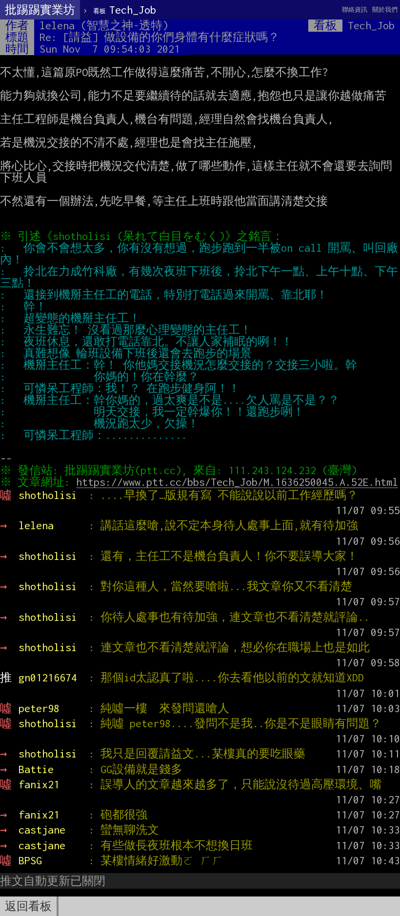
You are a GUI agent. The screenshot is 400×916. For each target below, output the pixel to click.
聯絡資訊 (354, 9)
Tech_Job (124, 9)
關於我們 (385, 9)
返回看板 (28, 906)
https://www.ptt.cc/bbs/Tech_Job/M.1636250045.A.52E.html (237, 482)
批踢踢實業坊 (40, 9)
